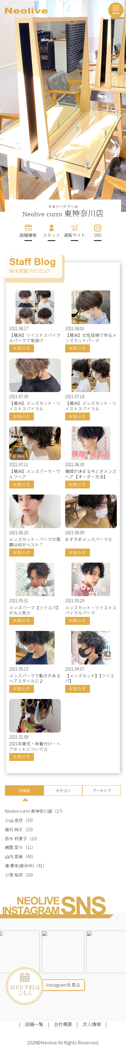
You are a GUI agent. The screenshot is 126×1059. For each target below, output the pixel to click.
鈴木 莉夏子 (16, 838)
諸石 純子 (14, 829)
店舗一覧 (34, 1024)
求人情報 (92, 1024)
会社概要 (63, 1024)
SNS (98, 235)
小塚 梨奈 (14, 875)
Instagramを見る (63, 985)
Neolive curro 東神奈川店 (28, 811)
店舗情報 (28, 235)
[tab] (24, 791)
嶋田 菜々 (14, 847)
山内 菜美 (14, 856)
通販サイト (74, 235)
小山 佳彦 (14, 820)
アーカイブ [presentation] (102, 790)
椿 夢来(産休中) (19, 866)
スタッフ (51, 235)
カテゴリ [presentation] (63, 790)
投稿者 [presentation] (24, 790)
